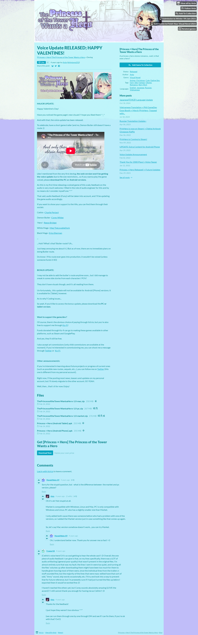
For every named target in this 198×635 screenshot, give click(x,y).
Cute (148, 80)
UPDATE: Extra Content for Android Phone (140, 146)
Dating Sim (155, 80)
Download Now (45, 453)
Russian (148, 88)
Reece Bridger (50, 222)
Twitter (48, 350)
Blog (160, 633)
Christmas (140, 80)
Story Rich (142, 85)
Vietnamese (135, 90)
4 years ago (65, 480)
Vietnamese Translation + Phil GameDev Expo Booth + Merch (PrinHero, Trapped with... (138, 110)
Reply (44, 491)
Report (60, 633)
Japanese (140, 88)
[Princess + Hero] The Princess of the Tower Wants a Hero (61, 57)
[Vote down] (38, 482)
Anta (65, 62)
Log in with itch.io (45, 471)
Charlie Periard (52, 212)
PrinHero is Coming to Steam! (133, 139)
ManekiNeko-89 (52, 480)
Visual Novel (135, 77)
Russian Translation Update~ (133, 121)
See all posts (125, 177)
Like (42, 62)
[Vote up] (38, 480)
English (133, 88)
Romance (134, 85)
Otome (149, 83)
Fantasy (142, 83)
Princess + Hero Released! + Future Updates (140, 169)
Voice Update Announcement (133, 154)
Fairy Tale (134, 83)
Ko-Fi (65, 325)
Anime (132, 80)
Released (133, 72)
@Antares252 (73, 62)
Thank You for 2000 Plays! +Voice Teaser (138, 162)
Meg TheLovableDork (60, 228)
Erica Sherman (55, 233)
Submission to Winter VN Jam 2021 (179, 18)
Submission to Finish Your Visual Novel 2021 (175, 23)
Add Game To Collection (142, 65)
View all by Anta (50, 633)
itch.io (41, 633)
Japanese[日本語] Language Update (136, 99)
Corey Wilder (57, 217)
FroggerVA (50, 551)
